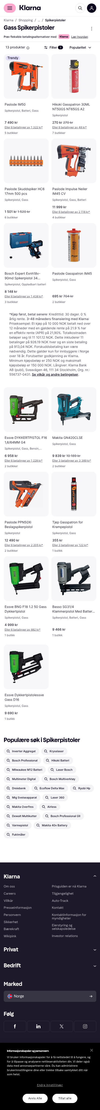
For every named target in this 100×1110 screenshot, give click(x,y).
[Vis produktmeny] (91, 28)
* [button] (24, 127)
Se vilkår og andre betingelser (55, 375)
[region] (50, 1076)
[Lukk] (92, 1050)
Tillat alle (65, 1098)
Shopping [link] (26, 20)
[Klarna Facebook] (15, 1026)
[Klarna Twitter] (61, 1026)
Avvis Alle (35, 1098)
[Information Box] (27, 47)
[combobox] (80, 47)
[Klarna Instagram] (85, 1026)
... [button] (39, 20)
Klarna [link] (8, 20)
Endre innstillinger (50, 1085)
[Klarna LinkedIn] (38, 1026)
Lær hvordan (79, 36)
